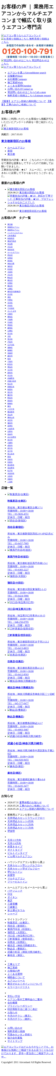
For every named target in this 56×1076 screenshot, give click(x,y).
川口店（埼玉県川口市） (21, 935)
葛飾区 (10, 347)
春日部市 (10, 465)
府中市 (10, 448)
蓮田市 (10, 423)
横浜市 (10, 286)
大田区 (10, 272)
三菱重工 (12, 907)
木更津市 (10, 473)
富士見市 (10, 454)
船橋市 (10, 403)
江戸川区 (10, 345)
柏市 (9, 359)
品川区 (10, 294)
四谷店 (10, 255)
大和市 (10, 476)
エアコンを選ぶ (26, 72)
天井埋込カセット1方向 (20, 827)
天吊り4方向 (14, 843)
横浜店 (10, 280)
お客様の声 (13, 971)
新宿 (9, 151)
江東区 (10, 331)
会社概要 (17, 79)
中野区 (10, 300)
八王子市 (10, 409)
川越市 (10, 443)
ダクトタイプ (14, 850)
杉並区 (10, 269)
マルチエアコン (16, 878)
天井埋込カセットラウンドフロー (26, 818)
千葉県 (10, 319)
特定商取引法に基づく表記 (22, 1009)
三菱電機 (12, 903)
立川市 (10, 370)
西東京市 (10, 387)
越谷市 (10, 356)
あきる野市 (11, 437)
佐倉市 (10, 434)
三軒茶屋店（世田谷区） (21, 939)
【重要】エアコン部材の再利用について (23, 101)
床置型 (11, 875)
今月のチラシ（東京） (19, 1015)
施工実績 (15, 82)
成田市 (10, 445)
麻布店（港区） (16, 955)
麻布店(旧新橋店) (14, 291)
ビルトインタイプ (17, 853)
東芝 (9, 900)
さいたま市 (11, 311)
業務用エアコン (13, 227)
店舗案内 (15, 76)
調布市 (10, 373)
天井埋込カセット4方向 (20, 821)
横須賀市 (10, 412)
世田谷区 (10, 249)
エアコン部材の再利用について (36, 809)
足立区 (10, 333)
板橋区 (10, 350)
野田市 (10, 398)
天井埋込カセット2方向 (20, 824)
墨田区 (10, 325)
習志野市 (10, 468)
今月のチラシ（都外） (19, 1019)
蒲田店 (10, 266)
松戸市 (10, 471)
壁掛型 (11, 831)
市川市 (10, 375)
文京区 (10, 303)
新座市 (10, 401)
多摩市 (10, 426)
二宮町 (10, 482)
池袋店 (10, 353)
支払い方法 (13, 996)
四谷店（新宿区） (17, 926)
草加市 (10, 367)
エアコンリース (16, 980)
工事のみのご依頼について (34, 805)
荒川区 (10, 339)
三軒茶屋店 (11, 235)
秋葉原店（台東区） (18, 922)
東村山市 (10, 417)
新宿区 (10, 261)
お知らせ (12, 1012)
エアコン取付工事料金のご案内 (24, 999)
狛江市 (10, 384)
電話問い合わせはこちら (26, 92)
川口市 (10, 275)
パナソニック (14, 890)
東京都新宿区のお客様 (16, 141)
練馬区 (10, 328)
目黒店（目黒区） (17, 942)
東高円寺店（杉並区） (19, 929)
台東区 (10, 289)
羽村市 (10, 459)
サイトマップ (14, 1041)
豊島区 (10, 317)
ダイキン (12, 897)
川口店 (10, 247)
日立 (9, 894)
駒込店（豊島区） (17, 948)
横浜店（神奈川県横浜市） (22, 945)
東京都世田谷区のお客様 (33, 211)
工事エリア (13, 964)
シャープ (12, 913)
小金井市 (10, 429)
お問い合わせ (20, 89)
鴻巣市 (10, 479)
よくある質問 (19, 85)
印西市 (10, 462)
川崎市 (10, 314)
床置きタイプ (14, 846)
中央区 (10, 322)
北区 (9, 336)
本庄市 (10, 420)
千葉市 (10, 361)
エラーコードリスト (18, 987)
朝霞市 (10, 389)
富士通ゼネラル (16, 910)
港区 (9, 297)
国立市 (10, 392)
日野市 (10, 431)
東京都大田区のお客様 (31, 192)
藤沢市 (10, 395)
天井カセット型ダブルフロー (23, 868)
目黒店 (10, 258)
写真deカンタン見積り (19, 1034)
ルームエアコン (16, 147)
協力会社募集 (14, 1038)
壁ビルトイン (14, 872)
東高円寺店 (11, 241)
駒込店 (10, 277)
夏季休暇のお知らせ (30, 802)
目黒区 (10, 283)
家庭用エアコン (13, 230)
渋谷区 (10, 305)
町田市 (10, 364)
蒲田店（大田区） (17, 932)
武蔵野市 (10, 378)
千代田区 (10, 308)
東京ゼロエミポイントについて (24, 984)
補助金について (16, 977)
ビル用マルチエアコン (19, 856)
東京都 (11, 154)
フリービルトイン (17, 881)
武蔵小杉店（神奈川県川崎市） (24, 952)
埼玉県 (10, 244)
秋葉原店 (10, 238)
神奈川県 (10, 263)
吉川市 (10, 440)
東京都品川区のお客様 (31, 205)
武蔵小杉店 (11, 381)
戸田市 (10, 342)
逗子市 (10, 451)
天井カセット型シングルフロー (24, 865)
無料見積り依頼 (16, 1031)
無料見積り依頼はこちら (29, 95)
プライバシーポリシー (19, 1006)
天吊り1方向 (14, 840)
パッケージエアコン (15, 233)
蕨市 (9, 406)
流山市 (10, 415)
